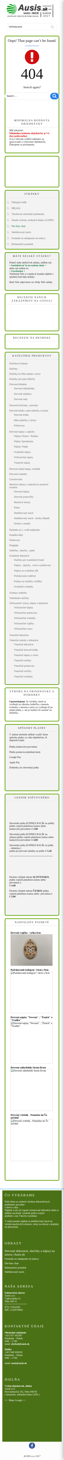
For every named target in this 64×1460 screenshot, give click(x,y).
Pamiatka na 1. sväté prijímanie (24, 530)
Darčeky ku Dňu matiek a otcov (25, 374)
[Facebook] (32, 1445)
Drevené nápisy (21, 491)
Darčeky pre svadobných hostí (29, 560)
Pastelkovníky (16, 535)
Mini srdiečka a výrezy (25, 420)
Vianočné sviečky (22, 671)
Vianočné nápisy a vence (26, 655)
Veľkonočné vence (23, 628)
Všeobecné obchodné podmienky (27, 214)
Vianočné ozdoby (22, 660)
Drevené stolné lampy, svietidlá (24, 469)
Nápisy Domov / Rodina (26, 436)
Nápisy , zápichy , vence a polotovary (32, 565)
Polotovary (19, 425)
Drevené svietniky (18, 474)
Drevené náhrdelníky (24, 388)
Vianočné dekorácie (19, 635)
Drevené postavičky (24, 497)
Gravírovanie (15, 479)
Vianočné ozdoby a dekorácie (23, 640)
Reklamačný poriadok (22, 244)
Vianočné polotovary (24, 665)
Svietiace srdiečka (18, 592)
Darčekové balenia (18, 363)
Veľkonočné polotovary (25, 612)
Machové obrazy (22, 502)
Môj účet (15, 208)
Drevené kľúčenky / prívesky (23, 405)
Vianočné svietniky (23, 676)
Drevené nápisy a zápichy (22, 431)
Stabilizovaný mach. (21, 232)
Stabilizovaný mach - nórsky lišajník (32, 518)
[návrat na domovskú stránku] (32, 11)
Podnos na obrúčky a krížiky (28, 581)
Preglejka (13, 545)
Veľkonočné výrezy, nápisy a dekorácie (28, 603)
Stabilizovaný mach (23, 513)
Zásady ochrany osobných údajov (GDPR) (32, 220)
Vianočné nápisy (22, 462)
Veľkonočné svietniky (25, 618)
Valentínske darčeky (19, 598)
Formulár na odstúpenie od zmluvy (28, 238)
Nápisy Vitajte (21, 446)
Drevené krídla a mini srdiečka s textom (28, 410)
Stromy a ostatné (22, 523)
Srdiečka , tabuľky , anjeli (22, 550)
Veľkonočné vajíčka (24, 623)
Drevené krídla (21, 414)
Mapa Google (15, 1400)
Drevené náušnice (23, 394)
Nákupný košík (19, 202)
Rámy (17, 507)
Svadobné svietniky (23, 586)
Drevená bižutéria (18, 384)
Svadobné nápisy (22, 452)
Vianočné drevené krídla (26, 650)
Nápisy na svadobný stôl (26, 570)
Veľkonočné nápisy (23, 457)
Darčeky (13, 368)
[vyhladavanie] (52, 26)
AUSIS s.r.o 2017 (32, 1456)
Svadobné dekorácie (19, 555)
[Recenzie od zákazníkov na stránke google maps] (27, 318)
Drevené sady (20, 399)
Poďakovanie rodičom (25, 576)
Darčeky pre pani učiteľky (22, 379)
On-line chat (18, 226)
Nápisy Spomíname (23, 441)
